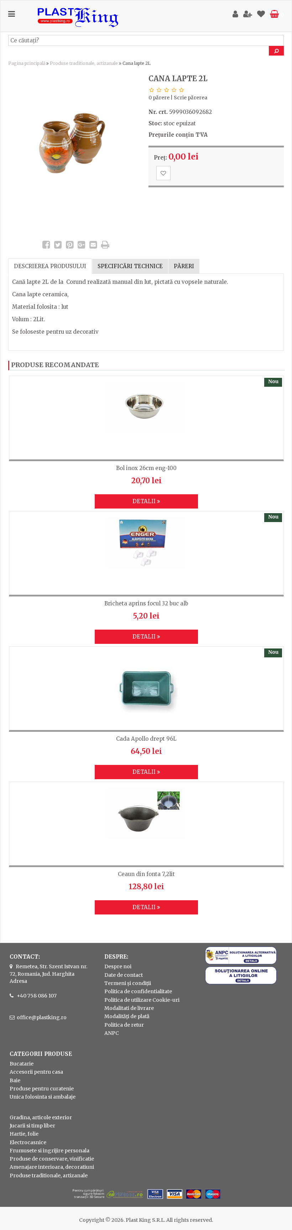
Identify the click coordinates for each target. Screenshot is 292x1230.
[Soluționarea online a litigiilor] (241, 982)
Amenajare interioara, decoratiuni (52, 1167)
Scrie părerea (190, 97)
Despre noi (117, 966)
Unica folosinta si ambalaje (42, 1097)
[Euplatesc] (146, 1200)
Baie (15, 1080)
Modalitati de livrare (129, 1008)
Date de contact (123, 975)
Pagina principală (26, 63)
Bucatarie (21, 1063)
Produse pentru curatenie (42, 1088)
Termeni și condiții (127, 983)
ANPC (111, 1033)
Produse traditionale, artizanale (84, 63)
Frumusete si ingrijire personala (49, 1150)
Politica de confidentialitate (138, 991)
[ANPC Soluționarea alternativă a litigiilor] (241, 962)
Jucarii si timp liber (32, 1125)
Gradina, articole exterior (41, 1117)
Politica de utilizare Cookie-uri (141, 1000)
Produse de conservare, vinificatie (52, 1159)
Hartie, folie (24, 1134)
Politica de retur (124, 1025)
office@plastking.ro (42, 1017)
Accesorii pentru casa (36, 1072)
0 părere (159, 97)
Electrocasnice (28, 1142)
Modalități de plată (127, 1016)
